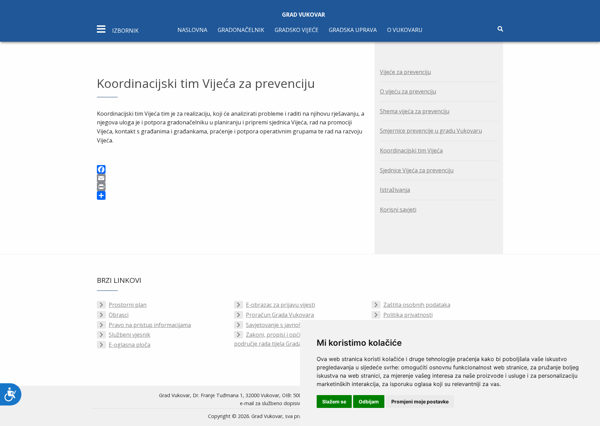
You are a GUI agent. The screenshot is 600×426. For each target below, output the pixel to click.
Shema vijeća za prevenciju (414, 111)
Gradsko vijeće (296, 30)
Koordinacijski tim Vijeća (411, 150)
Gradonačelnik (241, 30)
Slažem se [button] (334, 401)
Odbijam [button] (369, 401)
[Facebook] (230, 169)
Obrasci (118, 315)
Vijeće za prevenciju (405, 72)
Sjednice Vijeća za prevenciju (416, 170)
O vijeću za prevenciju (408, 91)
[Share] (230, 195)
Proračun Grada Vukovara (280, 315)
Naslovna (192, 30)
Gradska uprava (353, 30)
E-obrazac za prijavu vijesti (280, 305)
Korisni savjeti (398, 209)
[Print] (230, 186)
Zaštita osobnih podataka (416, 305)
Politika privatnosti (408, 315)
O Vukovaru (405, 30)
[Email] (230, 178)
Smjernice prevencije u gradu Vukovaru (431, 130)
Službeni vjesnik (129, 334)
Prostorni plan (128, 305)
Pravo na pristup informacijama (150, 325)
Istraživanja (395, 190)
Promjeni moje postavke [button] (420, 401)
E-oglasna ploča (129, 345)
